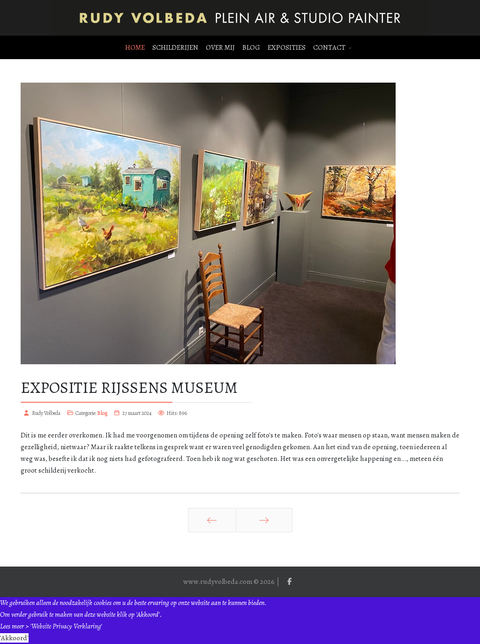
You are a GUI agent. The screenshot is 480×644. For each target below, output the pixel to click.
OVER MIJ (220, 47)
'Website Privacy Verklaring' (66, 626)
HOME (135, 47)
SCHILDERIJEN (175, 47)
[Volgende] (264, 520)
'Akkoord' (14, 638)
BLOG (251, 47)
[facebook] (289, 581)
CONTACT (329, 47)
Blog (102, 413)
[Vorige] (212, 520)
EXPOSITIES (287, 47)
